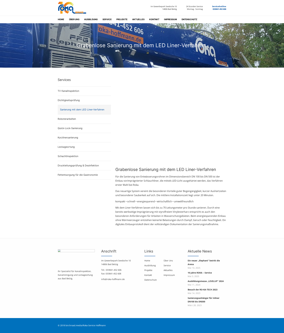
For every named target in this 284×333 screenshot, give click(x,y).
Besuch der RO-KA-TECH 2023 (202, 289)
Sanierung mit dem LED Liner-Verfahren (82, 109)
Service (107, 19)
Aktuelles (138, 19)
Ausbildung (91, 19)
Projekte (122, 19)
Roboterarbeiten (67, 118)
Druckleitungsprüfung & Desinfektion (78, 165)
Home (61, 19)
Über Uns (74, 19)
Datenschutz (189, 19)
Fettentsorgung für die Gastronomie (78, 174)
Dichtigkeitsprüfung (69, 100)
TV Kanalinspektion (68, 90)
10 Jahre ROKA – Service (200, 272)
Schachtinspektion (68, 156)
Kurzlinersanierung (68, 137)
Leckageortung (66, 146)
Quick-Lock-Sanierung (70, 128)
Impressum (170, 19)
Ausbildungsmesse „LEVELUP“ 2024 (206, 281)
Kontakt (154, 19)
